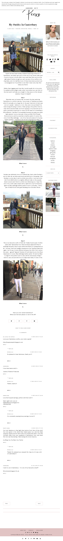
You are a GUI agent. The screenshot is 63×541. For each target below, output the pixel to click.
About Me (23, 530)
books (53, 160)
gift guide (53, 152)
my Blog (5, 440)
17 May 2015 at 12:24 (36, 381)
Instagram (9, 83)
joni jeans (34, 112)
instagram (53, 158)
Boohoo (40, 183)
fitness (53, 162)
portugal (52, 147)
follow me (21, 84)
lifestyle (52, 156)
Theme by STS (48, 534)
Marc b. (39, 119)
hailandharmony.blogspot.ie (11, 402)
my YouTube (12, 440)
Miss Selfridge (15, 118)
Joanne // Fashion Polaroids (11, 371)
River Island (30, 244)
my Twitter (20, 440)
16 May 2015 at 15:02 (37, 366)
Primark (38, 114)
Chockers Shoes (35, 187)
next (39, 503)
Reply (4, 344)
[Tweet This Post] (11, 321)
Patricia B (10, 352)
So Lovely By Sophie (9, 336)
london (53, 154)
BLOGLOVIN (7, 404)
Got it (36, 8)
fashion (18, 28)
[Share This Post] (19, 321)
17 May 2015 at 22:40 (37, 395)
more (52, 48)
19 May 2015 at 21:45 (36, 413)
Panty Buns (6, 428)
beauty (53, 145)
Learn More (29, 8)
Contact (31, 530)
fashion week (53, 148)
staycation (24, 28)
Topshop (34, 101)
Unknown (6, 366)
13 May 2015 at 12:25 (37, 336)
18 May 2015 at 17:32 (37, 428)
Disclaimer (39, 530)
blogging (52, 150)
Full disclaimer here (53, 90)
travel (30, 28)
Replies (11, 348)
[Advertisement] (53, 242)
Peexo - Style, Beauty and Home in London (32, 534)
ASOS (12, 180)
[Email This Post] (34, 321)
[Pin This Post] (27, 321)
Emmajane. (6, 395)
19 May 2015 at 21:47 (36, 449)
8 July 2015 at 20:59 (37, 465)
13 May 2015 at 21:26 (36, 352)
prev (6, 503)
